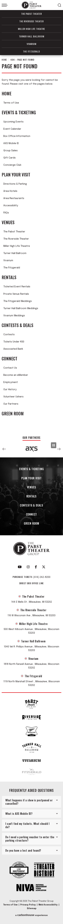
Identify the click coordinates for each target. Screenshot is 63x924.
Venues (8, 222)
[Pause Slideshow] (53, 445)
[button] (4, 449)
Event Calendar (12, 129)
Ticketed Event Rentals (16, 286)
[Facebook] (36, 567)
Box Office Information (16, 136)
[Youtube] (20, 567)
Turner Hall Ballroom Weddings (20, 308)
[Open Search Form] (59, 5)
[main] (31, 244)
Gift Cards (9, 158)
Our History (10, 389)
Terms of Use (11, 103)
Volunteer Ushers (13, 397)
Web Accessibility (48, 905)
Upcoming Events (13, 122)
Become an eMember (15, 375)
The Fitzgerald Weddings (17, 301)
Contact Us (10, 368)
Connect (9, 358)
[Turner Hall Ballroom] (31, 748)
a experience (31, 915)
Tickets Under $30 (13, 342)
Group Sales (10, 150)
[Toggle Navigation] (5, 5)
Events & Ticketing (19, 112)
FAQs (6, 213)
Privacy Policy (28, 905)
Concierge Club (12, 165)
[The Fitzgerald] (31, 772)
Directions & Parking (15, 184)
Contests (9, 334)
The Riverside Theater (31, 21)
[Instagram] (28, 567)
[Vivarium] (31, 760)
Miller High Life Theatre (31, 28)
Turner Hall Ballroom (31, 36)
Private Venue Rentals (16, 294)
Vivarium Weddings (14, 315)
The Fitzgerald (31, 51)
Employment (10, 382)
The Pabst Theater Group (32, 5)
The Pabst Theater (31, 13)
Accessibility (10, 205)
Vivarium (31, 44)
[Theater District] (44, 870)
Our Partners (10, 404)
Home (4, 59)
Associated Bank (13, 349)
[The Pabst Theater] (31, 703)
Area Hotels (10, 191)
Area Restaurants (13, 198)
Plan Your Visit (16, 174)
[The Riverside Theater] (31, 717)
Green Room (13, 413)
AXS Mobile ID (11, 143)
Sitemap (31, 909)
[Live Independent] (19, 870)
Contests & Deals (17, 325)
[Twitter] (43, 567)
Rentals (9, 277)
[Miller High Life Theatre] (31, 731)
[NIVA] (31, 888)
